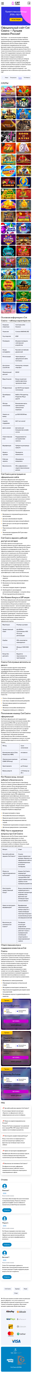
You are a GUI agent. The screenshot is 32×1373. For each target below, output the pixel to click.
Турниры (17, 1289)
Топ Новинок (27, 77)
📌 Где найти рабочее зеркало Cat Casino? (15, 1108)
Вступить (16, 1021)
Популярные (13, 77)
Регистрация (16, 19)
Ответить (7, 1210)
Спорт (16, 1293)
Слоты (20, 77)
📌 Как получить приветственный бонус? (15, 1136)
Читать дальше (16, 1025)
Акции (25, 1289)
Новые (6, 77)
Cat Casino (8, 1289)
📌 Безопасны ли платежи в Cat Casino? (14, 1163)
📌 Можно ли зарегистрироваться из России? (13, 1122)
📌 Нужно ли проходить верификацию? (14, 1151)
